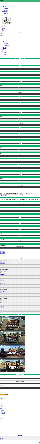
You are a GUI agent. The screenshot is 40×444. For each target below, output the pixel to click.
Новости (2, 55)
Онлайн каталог (3, 26)
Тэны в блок (4, 42)
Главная (2, 40)
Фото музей (3, 30)
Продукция (2, 3)
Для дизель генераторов (6, 14)
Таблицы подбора (3, 25)
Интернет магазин (5, 54)
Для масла (2, 403)
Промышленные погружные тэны (6, 44)
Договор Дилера (1, 35)
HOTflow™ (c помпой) (5, 5)
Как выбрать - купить (3, 51)
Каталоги (2, 12)
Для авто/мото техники (4, 15)
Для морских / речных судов (4, 48)
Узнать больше (20, 75)
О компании (3, 29)
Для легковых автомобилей (6, 16)
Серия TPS (4, 4)
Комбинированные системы (6, 8)
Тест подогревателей (5, 195)
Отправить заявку (20, 435)
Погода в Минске (1, 439)
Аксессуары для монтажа (6, 10)
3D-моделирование (5, 53)
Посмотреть (20, 217)
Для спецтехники (3, 49)
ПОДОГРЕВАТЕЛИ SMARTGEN (4, 11)
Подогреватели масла (4, 6)
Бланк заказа (3, 28)
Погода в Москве (1, 438)
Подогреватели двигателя (4, 41)
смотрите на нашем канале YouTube (8, 372)
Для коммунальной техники (6, 17)
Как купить (2, 27)
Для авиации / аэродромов (6, 13)
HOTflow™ (2, 404)
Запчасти (2, 405)
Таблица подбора (1, 195)
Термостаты (5, 9)
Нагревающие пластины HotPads (6, 7)
